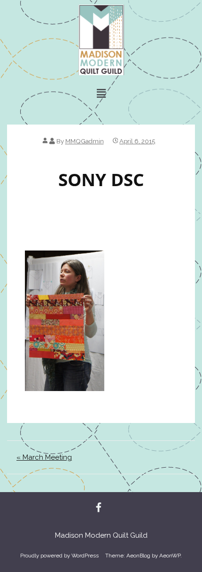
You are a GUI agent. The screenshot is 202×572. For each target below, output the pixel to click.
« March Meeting (44, 457)
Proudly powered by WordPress (59, 555)
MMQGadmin (84, 141)
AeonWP (169, 555)
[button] (101, 93)
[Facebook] (98, 508)
